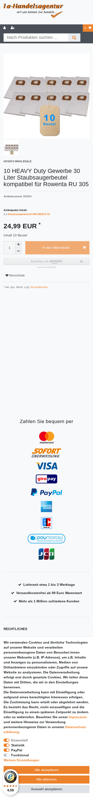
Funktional (20, 755)
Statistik (18, 745)
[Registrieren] (13, 28)
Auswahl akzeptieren (46, 789)
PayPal (16, 750)
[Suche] (74, 37)
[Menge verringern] (18, 251)
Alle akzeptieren (47, 770)
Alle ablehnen (46, 779)
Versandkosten (39, 287)
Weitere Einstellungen (21, 760)
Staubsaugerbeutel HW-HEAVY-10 (29, 214)
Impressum (78, 717)
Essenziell (19, 740)
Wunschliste (16, 275)
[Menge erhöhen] (18, 244)
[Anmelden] (5, 28)
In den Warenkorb (55, 247)
